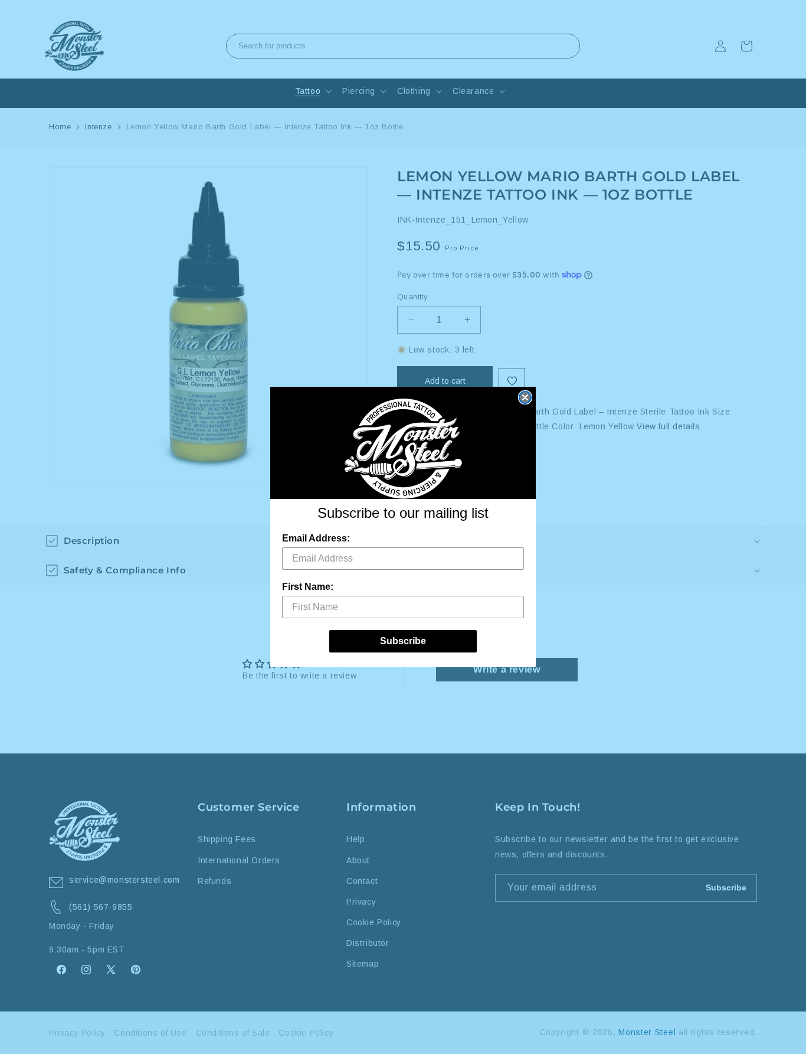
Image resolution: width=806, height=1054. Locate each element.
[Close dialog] (525, 397)
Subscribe (403, 641)
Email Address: (316, 538)
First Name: (307, 587)
